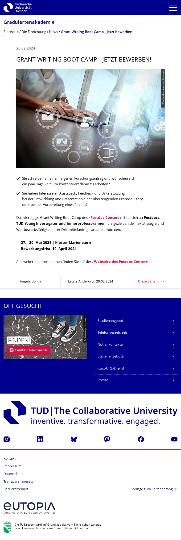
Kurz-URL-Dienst (111, 368)
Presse (103, 380)
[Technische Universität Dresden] (18, 7)
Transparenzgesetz (18, 481)
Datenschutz (13, 474)
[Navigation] (173, 7)
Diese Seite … (148, 281)
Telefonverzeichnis (113, 333)
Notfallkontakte (110, 345)
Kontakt (10, 458)
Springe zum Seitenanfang (152, 489)
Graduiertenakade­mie (29, 23)
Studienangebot (110, 321)
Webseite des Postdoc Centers (121, 262)
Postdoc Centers (105, 218)
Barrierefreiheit (16, 489)
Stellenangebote (110, 356)
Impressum (12, 466)
